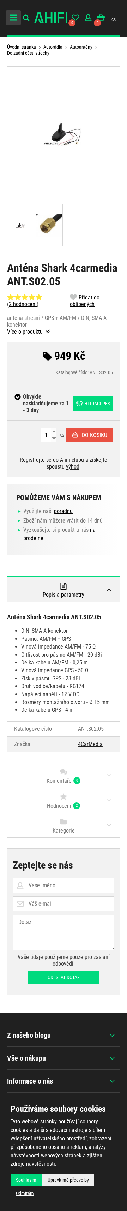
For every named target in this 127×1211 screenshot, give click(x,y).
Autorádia (52, 47)
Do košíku (94, 435)
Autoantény (81, 47)
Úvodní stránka (21, 47)
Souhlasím (26, 1180)
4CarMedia (90, 744)
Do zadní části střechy (28, 53)
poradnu (63, 511)
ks (61, 434)
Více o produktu (25, 331)
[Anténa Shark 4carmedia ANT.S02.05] (63, 134)
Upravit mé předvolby (68, 1180)
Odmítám (25, 1193)
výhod (72, 466)
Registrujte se (36, 460)
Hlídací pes (97, 403)
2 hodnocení (23, 304)
